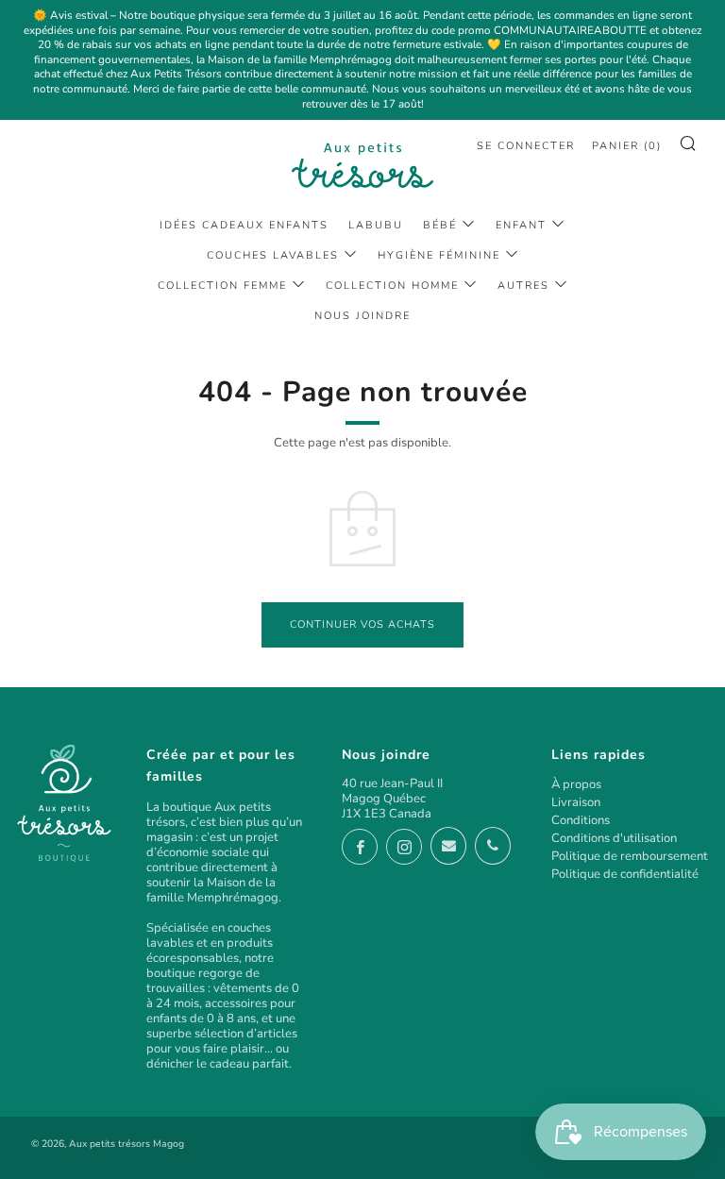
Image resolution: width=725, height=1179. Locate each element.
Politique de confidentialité (625, 874)
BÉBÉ (440, 225)
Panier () (627, 146)
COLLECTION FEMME (222, 285)
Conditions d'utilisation (614, 838)
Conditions (580, 820)
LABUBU (375, 225)
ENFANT (521, 225)
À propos (576, 784)
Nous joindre (362, 316)
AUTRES (523, 285)
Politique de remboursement (629, 856)
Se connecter (526, 146)
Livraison (575, 802)
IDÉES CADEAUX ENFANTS (244, 225)
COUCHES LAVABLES (273, 255)
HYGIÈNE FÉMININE (439, 255)
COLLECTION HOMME (392, 285)
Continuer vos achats (362, 624)
